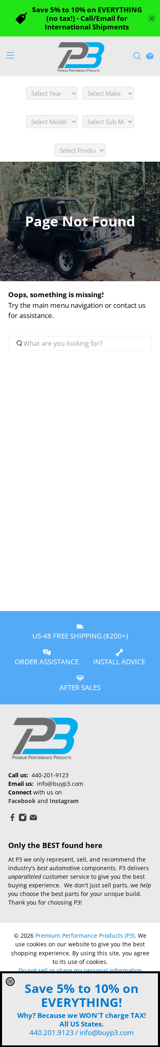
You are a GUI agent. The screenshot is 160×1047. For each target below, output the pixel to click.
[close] (10, 981)
